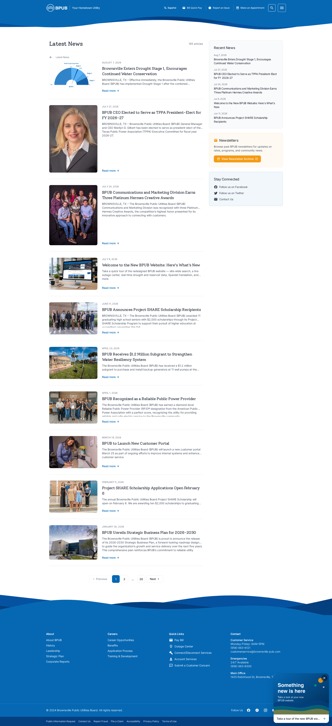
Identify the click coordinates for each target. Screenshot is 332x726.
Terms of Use (169, 721)
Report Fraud (101, 721)
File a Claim (117, 721)
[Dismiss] (324, 678)
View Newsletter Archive (238, 158)
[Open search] (272, 8)
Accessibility (133, 721)
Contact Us (226, 199)
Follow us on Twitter (231, 193)
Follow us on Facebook (233, 187)
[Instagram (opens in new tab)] (265, 710)
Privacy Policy (151, 721)
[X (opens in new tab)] (257, 710)
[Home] (50, 57)
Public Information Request (60, 721)
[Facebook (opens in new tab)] (248, 710)
